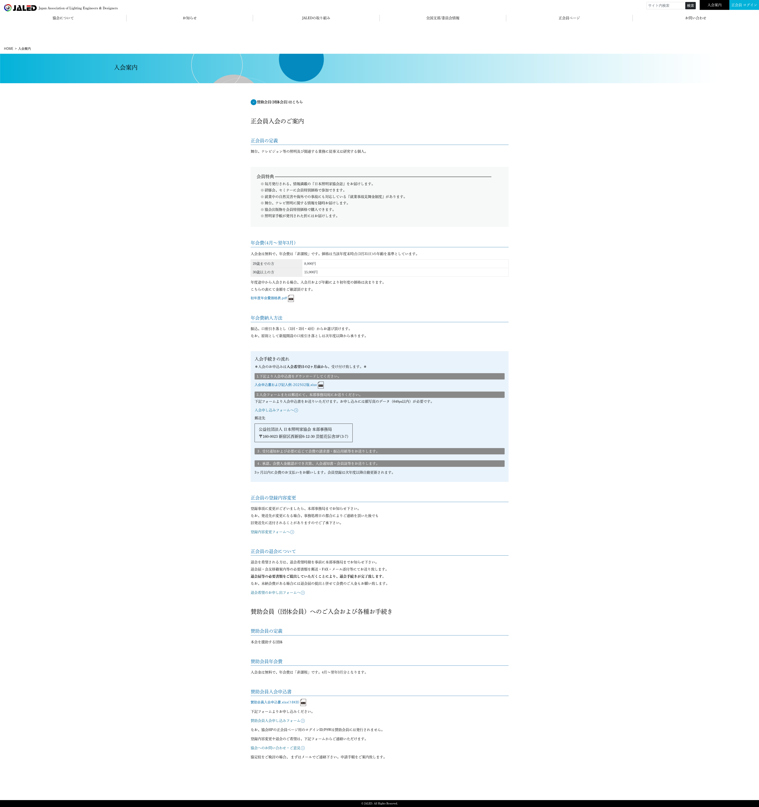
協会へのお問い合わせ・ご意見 (275, 748)
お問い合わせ (695, 18)
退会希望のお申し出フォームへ (275, 592)
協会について (63, 18)
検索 (690, 5)
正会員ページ (569, 18)
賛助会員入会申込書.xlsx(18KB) (275, 702)
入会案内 (714, 5)
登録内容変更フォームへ (270, 532)
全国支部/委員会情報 (442, 18)
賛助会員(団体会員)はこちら (280, 102)
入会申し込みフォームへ (274, 410)
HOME (8, 48)
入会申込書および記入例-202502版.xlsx (286, 384)
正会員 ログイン (744, 5)
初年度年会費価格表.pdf (269, 298)
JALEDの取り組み (316, 18)
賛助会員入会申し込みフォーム (275, 720)
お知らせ (190, 18)
